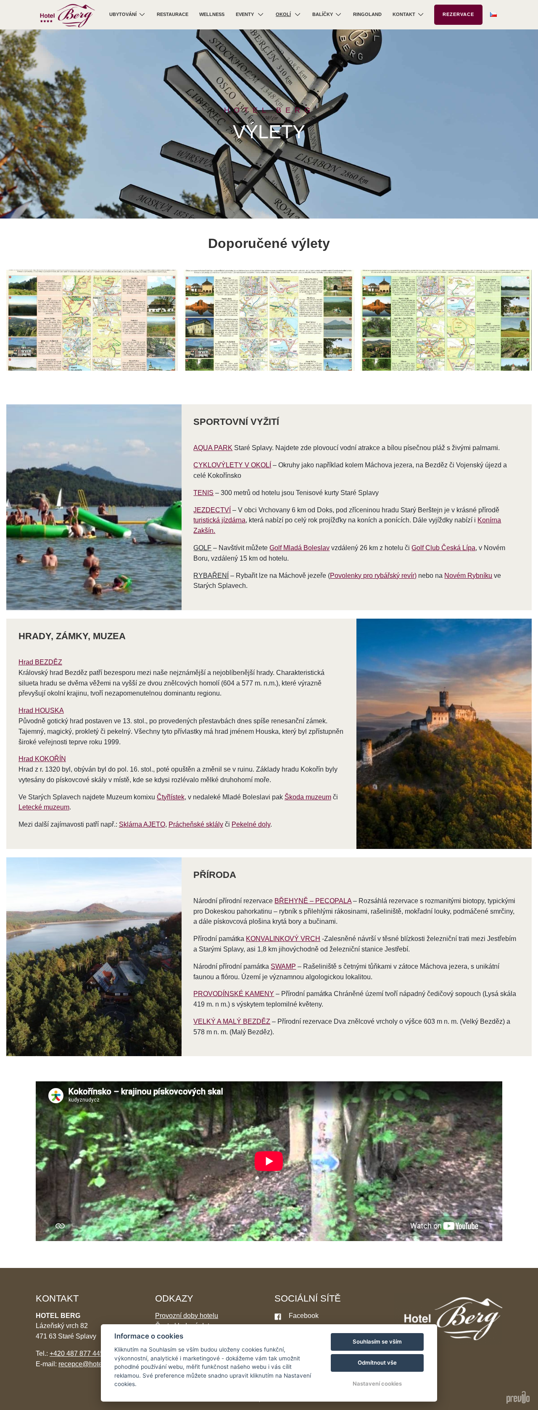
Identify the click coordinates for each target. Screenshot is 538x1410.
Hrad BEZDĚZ (40, 662)
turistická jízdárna (219, 520)
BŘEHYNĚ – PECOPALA (312, 900)
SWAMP (283, 966)
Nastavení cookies (377, 1383)
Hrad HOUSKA (41, 710)
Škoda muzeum (308, 797)
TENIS (203, 492)
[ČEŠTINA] (493, 14)
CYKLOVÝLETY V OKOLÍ (232, 465)
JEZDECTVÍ (212, 510)
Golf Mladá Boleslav (299, 547)
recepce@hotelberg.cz (92, 1364)
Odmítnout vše (377, 1362)
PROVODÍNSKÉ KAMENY (233, 993)
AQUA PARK (212, 447)
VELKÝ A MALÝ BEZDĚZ (231, 1021)
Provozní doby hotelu (186, 1315)
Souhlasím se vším (377, 1341)
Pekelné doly (251, 824)
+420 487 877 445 (77, 1353)
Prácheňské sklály (196, 824)
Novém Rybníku (468, 575)
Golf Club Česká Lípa (443, 547)
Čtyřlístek (171, 797)
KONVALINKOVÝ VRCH (283, 938)
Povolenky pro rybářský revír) (373, 575)
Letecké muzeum (43, 807)
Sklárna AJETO (142, 824)
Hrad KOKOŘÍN (42, 758)
